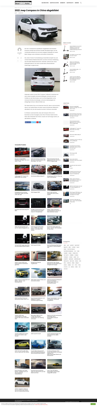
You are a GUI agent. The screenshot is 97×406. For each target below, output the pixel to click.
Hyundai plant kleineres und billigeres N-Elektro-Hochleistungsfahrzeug (38, 299)
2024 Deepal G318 (35, 192)
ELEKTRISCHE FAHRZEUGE (68, 251)
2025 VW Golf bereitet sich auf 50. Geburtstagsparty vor (22, 227)
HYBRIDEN (71, 255)
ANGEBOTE (62, 2)
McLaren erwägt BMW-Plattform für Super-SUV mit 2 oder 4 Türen (22, 160)
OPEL (80, 261)
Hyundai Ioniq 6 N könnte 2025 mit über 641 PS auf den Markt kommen (38, 371)
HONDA (70, 253)
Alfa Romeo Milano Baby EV (37, 176)
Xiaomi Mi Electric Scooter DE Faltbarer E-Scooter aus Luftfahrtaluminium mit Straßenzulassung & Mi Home (76, 48)
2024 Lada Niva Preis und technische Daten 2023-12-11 (22, 298)
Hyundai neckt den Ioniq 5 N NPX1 (22, 210)
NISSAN (76, 261)
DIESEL (65, 249)
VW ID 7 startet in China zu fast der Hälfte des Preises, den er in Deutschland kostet (22, 390)
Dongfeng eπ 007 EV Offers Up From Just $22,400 (54, 176)
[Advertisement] (42, 133)
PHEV (65, 263)
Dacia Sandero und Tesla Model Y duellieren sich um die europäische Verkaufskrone (21, 372)
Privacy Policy (45, 404)
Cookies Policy (37, 404)
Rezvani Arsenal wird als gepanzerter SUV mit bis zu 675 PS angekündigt (53, 160)
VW (79, 266)
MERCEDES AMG (77, 259)
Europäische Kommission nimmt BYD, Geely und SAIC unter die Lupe (21, 193)
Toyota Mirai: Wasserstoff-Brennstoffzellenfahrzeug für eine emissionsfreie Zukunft (38, 352)
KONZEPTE (66, 259)
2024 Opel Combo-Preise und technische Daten (38, 280)
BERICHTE (65, 247)
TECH (76, 264)
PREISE (73, 263)
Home (16, 7)
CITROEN (73, 247)
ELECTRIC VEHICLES (71, 249)
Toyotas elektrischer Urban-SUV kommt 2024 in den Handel (21, 335)
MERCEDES (71, 259)
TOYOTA (65, 266)
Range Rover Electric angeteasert (36, 263)
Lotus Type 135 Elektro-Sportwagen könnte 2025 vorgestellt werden (53, 371)
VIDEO (76, 266)
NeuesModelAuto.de (18, 401)
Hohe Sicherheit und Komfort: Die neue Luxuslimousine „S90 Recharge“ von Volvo (38, 160)
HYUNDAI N (66, 257)
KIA (70, 203)
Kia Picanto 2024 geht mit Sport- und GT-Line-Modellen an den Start (54, 228)
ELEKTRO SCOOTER (54, 2)
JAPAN (75, 257)
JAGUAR (70, 257)
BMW (70, 247)
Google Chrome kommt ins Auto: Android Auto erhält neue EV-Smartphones (37, 211)
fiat (75, 251)
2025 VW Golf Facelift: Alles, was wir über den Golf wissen (22, 351)
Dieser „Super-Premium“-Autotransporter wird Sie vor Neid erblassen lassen (54, 211)
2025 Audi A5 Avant (36, 333)
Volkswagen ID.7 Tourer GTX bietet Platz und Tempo (21, 176)
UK (69, 266)
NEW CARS (72, 261)
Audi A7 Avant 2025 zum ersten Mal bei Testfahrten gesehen (21, 263)
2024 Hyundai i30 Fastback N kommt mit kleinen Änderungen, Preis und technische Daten (54, 281)
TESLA (79, 264)
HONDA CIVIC (75, 253)
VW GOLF (65, 268)
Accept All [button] (93, 404)
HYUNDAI (71, 168)
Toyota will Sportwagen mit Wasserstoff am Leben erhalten (54, 335)
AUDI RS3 (71, 245)
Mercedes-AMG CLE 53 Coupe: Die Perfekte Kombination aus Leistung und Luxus (37, 317)
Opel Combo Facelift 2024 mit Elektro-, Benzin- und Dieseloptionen (22, 281)
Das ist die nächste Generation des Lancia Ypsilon (52, 193)
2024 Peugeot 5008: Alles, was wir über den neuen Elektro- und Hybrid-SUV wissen (37, 228)
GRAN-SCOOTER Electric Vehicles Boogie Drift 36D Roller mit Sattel (75, 63)
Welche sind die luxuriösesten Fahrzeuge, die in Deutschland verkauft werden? (54, 317)
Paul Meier (19, 52)
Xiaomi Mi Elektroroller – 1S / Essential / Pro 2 (75, 70)
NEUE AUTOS (66, 261)
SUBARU (69, 264)
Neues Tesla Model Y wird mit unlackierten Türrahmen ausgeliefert (54, 299)
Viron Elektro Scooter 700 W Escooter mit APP (75, 55)
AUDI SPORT (77, 245)
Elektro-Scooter (72, 51)
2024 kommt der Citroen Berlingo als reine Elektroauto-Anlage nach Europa (54, 263)
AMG (65, 245)
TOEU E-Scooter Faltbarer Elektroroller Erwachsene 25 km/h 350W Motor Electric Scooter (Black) (75, 78)
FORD (78, 251)
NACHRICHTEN (45, 2)
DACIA (78, 247)
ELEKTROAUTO (70, 2)
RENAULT (77, 263)
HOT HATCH (66, 255)
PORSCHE (69, 263)
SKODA (65, 264)
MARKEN (77, 2)
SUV (73, 264)
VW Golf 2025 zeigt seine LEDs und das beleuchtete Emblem (22, 246)
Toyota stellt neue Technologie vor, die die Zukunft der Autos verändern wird (22, 317)
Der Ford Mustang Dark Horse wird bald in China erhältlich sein (54, 246)
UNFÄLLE (72, 266)
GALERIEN (65, 253)
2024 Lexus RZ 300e (35, 245)
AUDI (68, 245)
